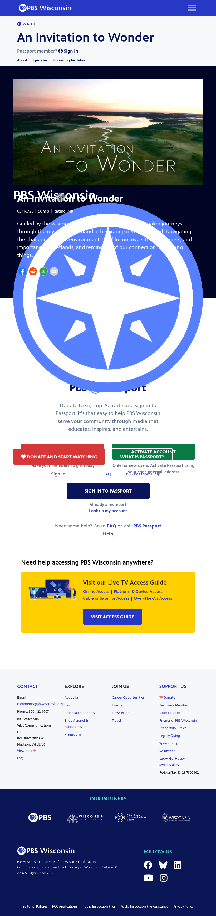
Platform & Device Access (138, 591)
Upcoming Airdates (69, 60)
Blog (68, 705)
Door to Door (169, 713)
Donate (169, 698)
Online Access (96, 591)
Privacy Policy (183, 906)
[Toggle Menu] (192, 7)
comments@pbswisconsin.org (40, 704)
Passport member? (47, 51)
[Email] (54, 272)
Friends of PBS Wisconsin (178, 720)
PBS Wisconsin (27, 862)
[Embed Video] (60, 197)
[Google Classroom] (43, 272)
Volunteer (167, 751)
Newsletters (121, 713)
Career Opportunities (128, 698)
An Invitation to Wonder (85, 37)
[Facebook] (22, 272)
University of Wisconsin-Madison (89, 867)
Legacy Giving (169, 736)
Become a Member (173, 705)
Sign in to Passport (108, 491)
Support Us (172, 686)
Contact (27, 686)
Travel (116, 720)
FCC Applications (64, 906)
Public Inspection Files (98, 906)
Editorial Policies (35, 906)
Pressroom (73, 734)
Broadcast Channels (80, 713)
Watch (29, 24)
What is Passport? (142, 457)
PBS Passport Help (143, 474)
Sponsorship (168, 743)
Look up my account (108, 510)
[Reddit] (33, 272)
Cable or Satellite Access (106, 598)
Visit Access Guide (112, 617)
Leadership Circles (172, 728)
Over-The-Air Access (153, 598)
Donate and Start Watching (61, 457)
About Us (71, 698)
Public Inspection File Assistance (144, 906)
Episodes (40, 60)
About (22, 60)
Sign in (58, 474)
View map (25, 751)
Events (117, 705)
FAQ (107, 474)
